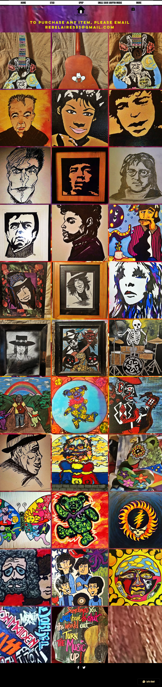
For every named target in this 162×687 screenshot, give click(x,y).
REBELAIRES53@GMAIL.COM (80, 27)
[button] (133, 8)
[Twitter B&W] (84, 667)
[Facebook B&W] (78, 667)
